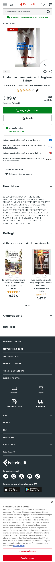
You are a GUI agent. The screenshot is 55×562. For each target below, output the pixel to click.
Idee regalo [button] (9, 452)
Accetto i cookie (27, 558)
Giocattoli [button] (9, 437)
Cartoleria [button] (9, 444)
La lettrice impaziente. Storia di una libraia (13, 281)
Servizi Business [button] (11, 356)
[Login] (11, 4)
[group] (27, 17)
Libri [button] (5, 415)
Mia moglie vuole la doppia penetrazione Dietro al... (41, 283)
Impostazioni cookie (27, 551)
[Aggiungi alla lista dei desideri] (45, 71)
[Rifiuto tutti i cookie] (52, 502)
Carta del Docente (32, 140)
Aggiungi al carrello (29, 110)
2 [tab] (28, 305)
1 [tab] (27, 65)
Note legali (9, 326)
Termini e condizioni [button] (13, 371)
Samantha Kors (13, 85)
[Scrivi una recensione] (37, 90)
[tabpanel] (27, 47)
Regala (29, 118)
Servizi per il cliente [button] (13, 349)
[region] (27, 530)
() (33, 90)
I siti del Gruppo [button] (11, 378)
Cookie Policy (19, 545)
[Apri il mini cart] (50, 4)
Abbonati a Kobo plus (12, 158)
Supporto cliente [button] (12, 363)
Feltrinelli (16, 103)
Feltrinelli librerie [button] (12, 341)
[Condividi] (50, 71)
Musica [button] (7, 422)
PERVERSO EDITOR (38, 85)
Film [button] (5, 430)
